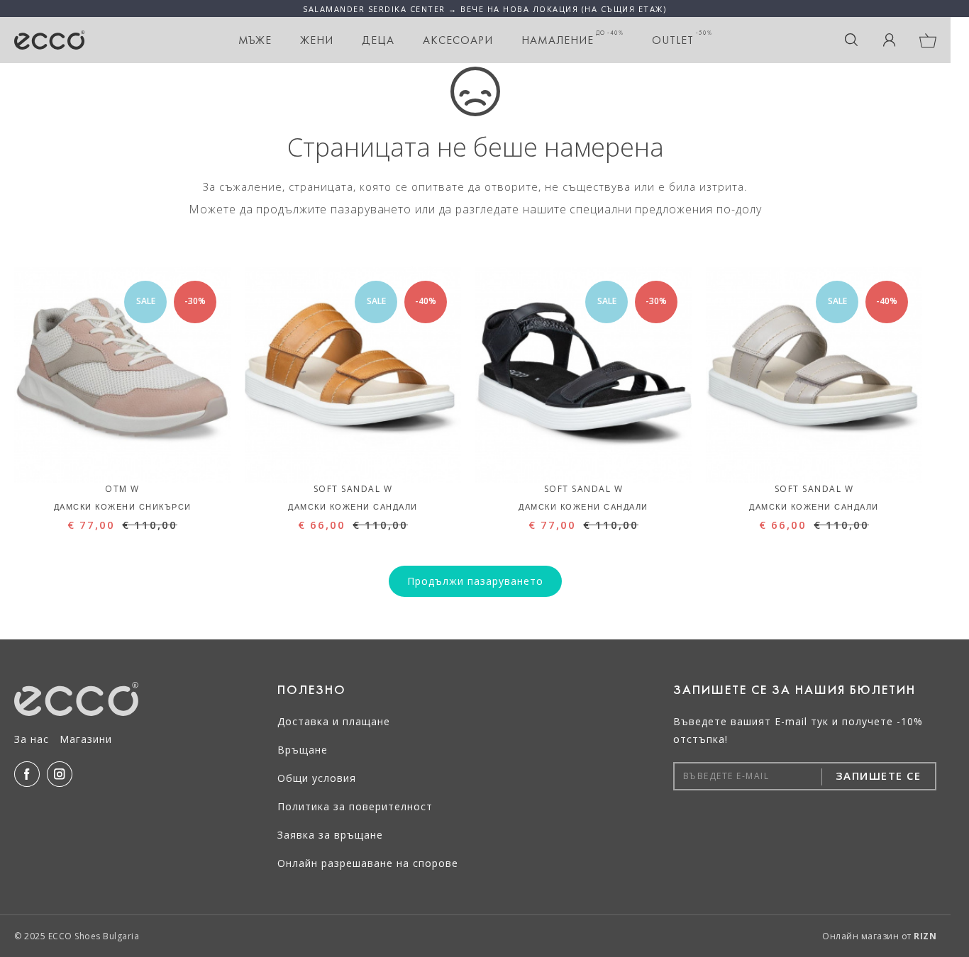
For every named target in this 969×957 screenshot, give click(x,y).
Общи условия (316, 778)
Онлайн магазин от (879, 936)
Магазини (86, 739)
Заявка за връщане (330, 834)
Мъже (255, 40)
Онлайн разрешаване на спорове (367, 863)
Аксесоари (458, 40)
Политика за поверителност (355, 806)
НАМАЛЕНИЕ (572, 38)
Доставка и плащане (333, 721)
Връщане (302, 749)
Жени (316, 40)
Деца (378, 40)
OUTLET (682, 38)
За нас (31, 739)
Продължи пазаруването (475, 581)
